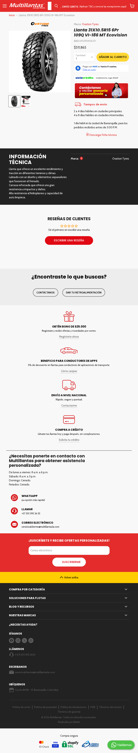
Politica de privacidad (45, 707)
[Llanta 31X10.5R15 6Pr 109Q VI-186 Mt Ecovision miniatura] (14, 101)
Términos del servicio (110, 707)
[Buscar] (56, 6)
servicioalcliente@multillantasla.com (35, 672)
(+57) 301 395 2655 (25, 654)
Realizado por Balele (69, 722)
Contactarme (69, 405)
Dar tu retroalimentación (84, 292)
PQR (92, 707)
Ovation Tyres (90, 24)
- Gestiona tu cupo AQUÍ (106, 77)
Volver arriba (71, 577)
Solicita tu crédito (69, 439)
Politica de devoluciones (73, 707)
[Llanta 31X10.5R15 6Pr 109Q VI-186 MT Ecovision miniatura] (26, 101)
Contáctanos (45, 292)
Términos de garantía (69, 711)
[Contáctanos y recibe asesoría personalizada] (101, 98)
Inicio (12, 15)
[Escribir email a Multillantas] (69, 525)
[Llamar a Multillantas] (69, 511)
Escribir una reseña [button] (69, 240)
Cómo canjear (69, 371)
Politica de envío (21, 707)
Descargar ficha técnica (103, 135)
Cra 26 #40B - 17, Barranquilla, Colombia (36, 689)
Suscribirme (71, 562)
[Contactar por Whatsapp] (69, 498)
